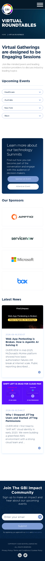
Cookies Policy (36, 550)
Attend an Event (23, 186)
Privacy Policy (7, 550)
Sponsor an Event (23, 179)
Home (4, 34)
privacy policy (37, 532)
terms (28, 532)
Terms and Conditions (22, 550)
